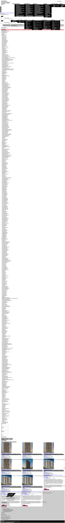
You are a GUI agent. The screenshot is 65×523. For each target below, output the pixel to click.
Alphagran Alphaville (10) (5, 297)
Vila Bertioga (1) (4, 188)
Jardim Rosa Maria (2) (5, 125)
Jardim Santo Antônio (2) (5, 410)
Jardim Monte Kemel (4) (5, 119)
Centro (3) (3, 309)
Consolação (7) (4, 70)
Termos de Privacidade (3, 14)
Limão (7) (3, 141)
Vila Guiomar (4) (4, 293)
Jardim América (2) (5, 339)
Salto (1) (3, 420)
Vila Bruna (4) (4, 190)
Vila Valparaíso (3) (4, 295)
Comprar (45, 488)
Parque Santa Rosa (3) (5, 356)
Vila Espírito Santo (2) (5, 401)
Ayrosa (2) (3, 271)
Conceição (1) (4, 335)
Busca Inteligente (3, 27)
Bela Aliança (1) (4, 43)
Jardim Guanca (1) (4, 107)
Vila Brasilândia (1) (4, 189)
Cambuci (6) (4, 49)
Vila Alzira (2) (4, 290)
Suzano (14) (3, 354)
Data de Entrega (3, 436)
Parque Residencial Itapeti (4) (6, 349)
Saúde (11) (3, 173)
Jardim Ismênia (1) (4, 341)
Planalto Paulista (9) (5, 162)
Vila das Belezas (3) (5, 206)
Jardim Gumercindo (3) (5, 312)
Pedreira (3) (4, 158)
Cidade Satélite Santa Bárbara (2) (7, 66)
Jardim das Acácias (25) (5, 99)
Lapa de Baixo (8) (4, 139)
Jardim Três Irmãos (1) (5, 363)
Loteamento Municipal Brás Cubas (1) (7, 348)
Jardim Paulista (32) (5, 121)
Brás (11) (3, 47)
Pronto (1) (3, 33)
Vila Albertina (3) (4, 180)
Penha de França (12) (5, 159)
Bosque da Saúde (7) (5, 46)
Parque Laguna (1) (4, 365)
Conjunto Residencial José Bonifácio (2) (7, 69)
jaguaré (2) (3, 395)
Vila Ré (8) (3, 256)
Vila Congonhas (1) (4, 200)
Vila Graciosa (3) (4, 216)
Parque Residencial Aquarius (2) (6, 343)
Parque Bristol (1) (4, 150)
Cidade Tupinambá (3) (5, 310)
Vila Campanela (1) (4, 193)
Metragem (2, 431)
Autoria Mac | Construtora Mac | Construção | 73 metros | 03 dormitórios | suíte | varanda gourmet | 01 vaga (11, 454)
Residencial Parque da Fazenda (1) (7, 372)
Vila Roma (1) (4, 421)
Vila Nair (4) (3, 240)
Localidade (2, 34)
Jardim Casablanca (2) (5, 94)
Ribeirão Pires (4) (4, 392)
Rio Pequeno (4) (4, 166)
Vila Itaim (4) (4, 228)
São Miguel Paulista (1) (5, 171)
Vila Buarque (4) (4, 191)
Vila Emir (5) (4, 210)
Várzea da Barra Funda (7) (5, 179)
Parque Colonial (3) (5, 151)
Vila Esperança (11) (4, 211)
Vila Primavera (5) (4, 253)
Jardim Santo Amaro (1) (5, 127)
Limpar (7, 438)
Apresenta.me (2, 520)
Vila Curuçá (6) (4, 204)
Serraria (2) (3, 337)
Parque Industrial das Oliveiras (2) (7, 364)
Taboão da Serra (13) (5, 359)
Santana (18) (4, 169)
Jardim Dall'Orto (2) (5, 376)
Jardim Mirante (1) (4, 117)
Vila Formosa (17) (4, 214)
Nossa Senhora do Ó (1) (5, 145)
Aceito (7, 14)
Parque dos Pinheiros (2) (5, 387)
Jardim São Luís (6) (5, 128)
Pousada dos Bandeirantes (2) (6, 367)
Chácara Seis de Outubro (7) (6, 60)
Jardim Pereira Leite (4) (5, 122)
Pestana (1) (3, 276)
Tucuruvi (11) (4, 35)
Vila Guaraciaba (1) (4, 217)
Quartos (2, 427)
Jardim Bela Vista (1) (5, 286)
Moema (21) (3, 143)
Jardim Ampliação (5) (5, 84)
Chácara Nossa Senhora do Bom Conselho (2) (8, 57)
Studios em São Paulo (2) (5, 31)
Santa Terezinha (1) (5, 331)
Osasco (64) (4, 270)
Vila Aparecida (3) (4, 382)
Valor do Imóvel (3, 423)
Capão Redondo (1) (5, 52)
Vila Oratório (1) (4, 245)
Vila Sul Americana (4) (5, 369)
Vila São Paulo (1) (4, 413)
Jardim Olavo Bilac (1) (5, 327)
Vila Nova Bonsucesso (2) (5, 320)
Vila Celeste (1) (4, 197)
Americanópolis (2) (5, 41)
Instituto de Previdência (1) (6, 75)
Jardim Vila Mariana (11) (5, 135)
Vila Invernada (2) (4, 225)
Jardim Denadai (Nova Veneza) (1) (7, 377)
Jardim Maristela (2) (5, 116)
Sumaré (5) (3, 175)
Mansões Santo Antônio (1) (6, 371)
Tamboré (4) (4, 303)
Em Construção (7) (4, 32)
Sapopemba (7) (4, 172)
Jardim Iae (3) (4, 109)
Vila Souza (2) (4, 265)
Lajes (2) (3, 412)
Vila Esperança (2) (4, 389)
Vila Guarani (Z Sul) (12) (5, 218)
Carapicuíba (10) (4, 366)
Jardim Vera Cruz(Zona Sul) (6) (6, 134)
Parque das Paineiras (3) (5, 153)
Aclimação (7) (4, 36)
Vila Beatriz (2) (4, 187)
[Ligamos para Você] (0, 12)
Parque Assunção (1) (5, 422)
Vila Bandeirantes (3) (5, 186)
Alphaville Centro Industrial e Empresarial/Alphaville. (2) (10, 298)
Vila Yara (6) (4, 282)
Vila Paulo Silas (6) (4, 248)
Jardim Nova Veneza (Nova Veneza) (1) (7, 379)
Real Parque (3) (4, 164)
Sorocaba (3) (4, 400)
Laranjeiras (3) (4, 397)
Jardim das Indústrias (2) (5, 340)
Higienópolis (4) (4, 72)
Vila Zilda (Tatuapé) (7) (5, 269)
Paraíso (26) (4, 147)
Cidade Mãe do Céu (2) (5, 64)
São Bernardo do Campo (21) (6, 323)
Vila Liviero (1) (4, 231)
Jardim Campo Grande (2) (6, 93)
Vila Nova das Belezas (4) (5, 242)
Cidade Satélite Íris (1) (5, 370)
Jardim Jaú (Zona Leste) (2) (6, 114)
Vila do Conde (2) (4, 304)
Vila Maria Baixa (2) (5, 232)
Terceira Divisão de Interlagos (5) (7, 177)
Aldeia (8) (3, 296)
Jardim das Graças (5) (5, 100)
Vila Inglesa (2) (4, 224)
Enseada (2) (4, 406)
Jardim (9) (3, 285)
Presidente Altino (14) (5, 277)
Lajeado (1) (3, 137)
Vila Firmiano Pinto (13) (5, 213)
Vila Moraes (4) (4, 239)
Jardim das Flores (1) (5, 275)
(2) (2, 402)
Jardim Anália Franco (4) (5, 86)
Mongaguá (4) (4, 391)
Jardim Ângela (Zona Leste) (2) (6, 87)
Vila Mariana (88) (4, 233)
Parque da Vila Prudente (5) (6, 152)
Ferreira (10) (4, 71)
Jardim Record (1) (4, 362)
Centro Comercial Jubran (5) (6, 299)
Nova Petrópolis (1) (5, 328)
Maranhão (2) (4, 142)
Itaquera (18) (4, 78)
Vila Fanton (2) (4, 212)
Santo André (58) (4, 283)
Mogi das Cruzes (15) (5, 345)
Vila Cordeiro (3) (4, 201)
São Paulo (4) (4, 394)
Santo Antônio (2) (4, 357)
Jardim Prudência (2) (5, 124)
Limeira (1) (3, 417)
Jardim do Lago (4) (5, 101)
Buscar (3, 438)
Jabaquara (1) (4, 79)
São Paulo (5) (4, 383)
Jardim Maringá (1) (4, 115)
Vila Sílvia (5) (4, 263)
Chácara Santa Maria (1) (5, 58)
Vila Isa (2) (3, 226)
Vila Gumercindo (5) (5, 220)
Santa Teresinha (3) (5, 168)
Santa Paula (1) (4, 353)
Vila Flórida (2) (4, 319)
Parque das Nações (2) (5, 287)
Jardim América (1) (4, 83)
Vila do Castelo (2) (4, 207)
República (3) (4, 165)
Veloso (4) (3, 280)
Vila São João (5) (4, 321)
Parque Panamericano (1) (5, 155)
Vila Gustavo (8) (4, 221)
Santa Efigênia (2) (4, 167)
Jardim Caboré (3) (4, 92)
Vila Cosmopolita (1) (5, 202)
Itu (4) (3, 388)
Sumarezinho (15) (4, 176)
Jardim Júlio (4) (4, 302)
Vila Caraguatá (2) (4, 194)
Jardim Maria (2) (4, 404)
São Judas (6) (4, 170)
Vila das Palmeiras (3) (5, 318)
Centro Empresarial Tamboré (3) (6, 300)
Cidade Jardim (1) (4, 63)
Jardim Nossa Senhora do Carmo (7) (7, 120)
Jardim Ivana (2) (4, 112)
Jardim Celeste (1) (4, 96)
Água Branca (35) (4, 37)
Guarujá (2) (3, 405)
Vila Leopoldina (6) (4, 230)
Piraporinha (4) (4, 336)
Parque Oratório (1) (5, 289)
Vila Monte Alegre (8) (5, 238)
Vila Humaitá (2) (4, 294)
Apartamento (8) (4, 30)
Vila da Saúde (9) (4, 205)
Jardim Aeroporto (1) (5, 82)
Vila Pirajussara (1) (4, 250)
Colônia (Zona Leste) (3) (5, 68)
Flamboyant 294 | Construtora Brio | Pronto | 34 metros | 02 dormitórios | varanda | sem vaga (32, 470)
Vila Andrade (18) (4, 182)
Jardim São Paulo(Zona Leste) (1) (7, 129)
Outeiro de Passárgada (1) (5, 399)
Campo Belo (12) (4, 50)
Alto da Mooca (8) (4, 40)
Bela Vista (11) (4, 44)
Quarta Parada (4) (4, 163)
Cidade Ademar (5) (5, 62)
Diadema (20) (4, 332)
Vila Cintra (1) (4, 350)
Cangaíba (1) (4, 51)
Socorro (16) (4, 174)
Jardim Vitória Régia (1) (5, 136)
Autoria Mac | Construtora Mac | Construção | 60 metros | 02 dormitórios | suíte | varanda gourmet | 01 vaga (32, 454)
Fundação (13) (4, 352)
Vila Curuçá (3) (4, 292)
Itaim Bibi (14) (4, 77)
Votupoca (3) (4, 307)
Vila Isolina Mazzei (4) (5, 227)
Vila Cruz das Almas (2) (5, 203)
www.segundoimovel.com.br (10, 522)
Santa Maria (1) (4, 278)
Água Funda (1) (4, 38)
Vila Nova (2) (4, 390)
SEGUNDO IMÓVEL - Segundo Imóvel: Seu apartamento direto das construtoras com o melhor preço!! (4, 2)
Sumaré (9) (3, 375)
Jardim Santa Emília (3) (5, 126)
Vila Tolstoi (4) (4, 266)
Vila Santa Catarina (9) (5, 258)
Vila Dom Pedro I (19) (5, 208)
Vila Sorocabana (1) (5, 322)
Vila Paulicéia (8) (4, 247)
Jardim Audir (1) (4, 301)
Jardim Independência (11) (6, 111)
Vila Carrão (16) (4, 196)
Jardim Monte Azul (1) (5, 118)
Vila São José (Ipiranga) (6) (6, 261)
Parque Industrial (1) (5, 342)
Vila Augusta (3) (4, 317)
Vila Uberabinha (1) (4, 268)
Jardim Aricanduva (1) (5, 88)
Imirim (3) (3, 74)
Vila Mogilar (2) (4, 351)
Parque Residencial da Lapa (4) (6, 156)
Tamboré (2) (4, 409)
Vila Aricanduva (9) (5, 184)
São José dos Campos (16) (6, 338)
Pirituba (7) (3, 161)
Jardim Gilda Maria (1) (5, 106)
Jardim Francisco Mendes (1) (6, 105)
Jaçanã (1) (3, 80)
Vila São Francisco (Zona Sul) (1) (6, 260)
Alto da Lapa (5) (4, 39)
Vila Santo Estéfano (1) (5, 259)
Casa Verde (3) (4, 53)
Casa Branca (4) (4, 284)
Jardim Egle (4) (4, 102)
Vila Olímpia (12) (4, 244)
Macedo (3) (3, 314)
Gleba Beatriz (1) (4, 418)
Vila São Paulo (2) (4, 262)
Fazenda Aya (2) (4, 355)
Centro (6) (3, 334)
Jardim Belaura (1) (4, 91)
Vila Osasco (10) (4, 281)
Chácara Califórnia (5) (5, 55)
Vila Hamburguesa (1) (5, 222)
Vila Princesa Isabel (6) (5, 254)
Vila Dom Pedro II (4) (5, 209)
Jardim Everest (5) (4, 104)
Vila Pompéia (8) (4, 252)
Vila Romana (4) (4, 257)
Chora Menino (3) (4, 61)
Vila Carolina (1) (4, 195)
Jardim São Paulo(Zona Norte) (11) (7, 130)
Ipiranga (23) (4, 76)
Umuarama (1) (4, 279)
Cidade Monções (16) (5, 65)
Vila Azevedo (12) (4, 185)
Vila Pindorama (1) (4, 305)
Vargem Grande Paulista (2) (6, 411)
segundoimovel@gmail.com (6, 517)
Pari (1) (3, 148)
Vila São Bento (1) (4, 374)
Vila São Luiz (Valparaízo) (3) (6, 306)
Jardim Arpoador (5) (5, 89)
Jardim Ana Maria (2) (5, 85)
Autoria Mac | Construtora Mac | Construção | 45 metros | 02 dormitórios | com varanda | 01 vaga (53, 454)
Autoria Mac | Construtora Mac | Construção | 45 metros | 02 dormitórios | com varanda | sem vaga (11, 470)
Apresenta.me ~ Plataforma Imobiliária (5, 521)
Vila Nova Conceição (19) (5, 241)
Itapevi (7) (3, 380)
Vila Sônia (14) (4, 264)
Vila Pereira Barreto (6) (5, 249)
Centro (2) (3, 407)
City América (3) (4, 67)
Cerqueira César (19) (5, 54)
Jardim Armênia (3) (5, 346)
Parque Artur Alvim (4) (5, 149)
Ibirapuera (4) (4, 73)
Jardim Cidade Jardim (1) (5, 415)
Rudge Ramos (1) (4, 330)
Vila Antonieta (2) (4, 183)
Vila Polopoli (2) (4, 251)
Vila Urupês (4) (4, 358)
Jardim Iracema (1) (4, 361)
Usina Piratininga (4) (5, 178)
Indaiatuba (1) (4, 414)
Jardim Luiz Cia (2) (4, 378)
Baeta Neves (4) (4, 324)
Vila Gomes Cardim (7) (5, 215)
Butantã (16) (3, 48)
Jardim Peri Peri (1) (4, 123)
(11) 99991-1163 (59, 1)
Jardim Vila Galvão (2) (5, 313)
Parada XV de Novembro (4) (6, 146)
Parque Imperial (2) (5, 154)
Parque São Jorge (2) (5, 157)
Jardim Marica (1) (4, 347)
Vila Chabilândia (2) (5, 198)
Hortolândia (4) (4, 385)
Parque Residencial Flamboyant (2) (7, 344)
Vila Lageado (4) (4, 229)
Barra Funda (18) (4, 42)
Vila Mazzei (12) (4, 237)
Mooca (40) (3, 144)
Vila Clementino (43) (5, 199)
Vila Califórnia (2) (4, 192)
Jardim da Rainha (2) (5, 381)
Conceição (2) (4, 274)
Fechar (11, 438)
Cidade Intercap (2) (5, 360)
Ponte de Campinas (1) (5, 416)
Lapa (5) (3, 138)
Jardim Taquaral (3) (5, 132)
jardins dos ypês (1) (5, 419)
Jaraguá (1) (3, 81)
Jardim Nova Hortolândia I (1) (6, 386)
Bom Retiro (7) (4, 45)
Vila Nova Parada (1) (5, 243)
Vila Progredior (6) (4, 255)
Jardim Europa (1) (4, 103)
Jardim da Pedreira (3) (5, 97)
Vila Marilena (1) (4, 234)
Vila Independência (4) (5, 223)
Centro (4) (3, 393)
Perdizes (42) (4, 160)
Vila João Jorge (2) (5, 373)
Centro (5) (3, 325)
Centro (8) (3, 273)
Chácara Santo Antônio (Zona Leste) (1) (7, 59)
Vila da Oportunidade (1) (5, 368)
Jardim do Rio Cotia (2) (5, 398)
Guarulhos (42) (4, 308)
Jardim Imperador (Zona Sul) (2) (6, 110)
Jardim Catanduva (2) (5, 95)
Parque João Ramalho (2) (5, 288)
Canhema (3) (4, 333)
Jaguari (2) (3, 403)
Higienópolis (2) (4, 384)
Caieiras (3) (3, 396)
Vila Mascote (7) (4, 235)
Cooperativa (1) (4, 326)
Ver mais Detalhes (46, 489)
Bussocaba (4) (4, 272)
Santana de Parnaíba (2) (5, 408)
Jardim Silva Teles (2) (5, 131)
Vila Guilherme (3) (4, 219)
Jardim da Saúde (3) (5, 98)
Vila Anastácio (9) (4, 181)
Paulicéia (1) (4, 329)
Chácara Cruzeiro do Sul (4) (6, 56)
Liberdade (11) (4, 140)
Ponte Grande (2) (4, 315)
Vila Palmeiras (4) (4, 246)
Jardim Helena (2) (4, 108)
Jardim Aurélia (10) (5, 90)
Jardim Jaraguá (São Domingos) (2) (7, 113)
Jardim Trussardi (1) (5, 133)
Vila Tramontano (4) (5, 267)
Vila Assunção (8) (4, 291)
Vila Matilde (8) (4, 236)
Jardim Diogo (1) (4, 311)
